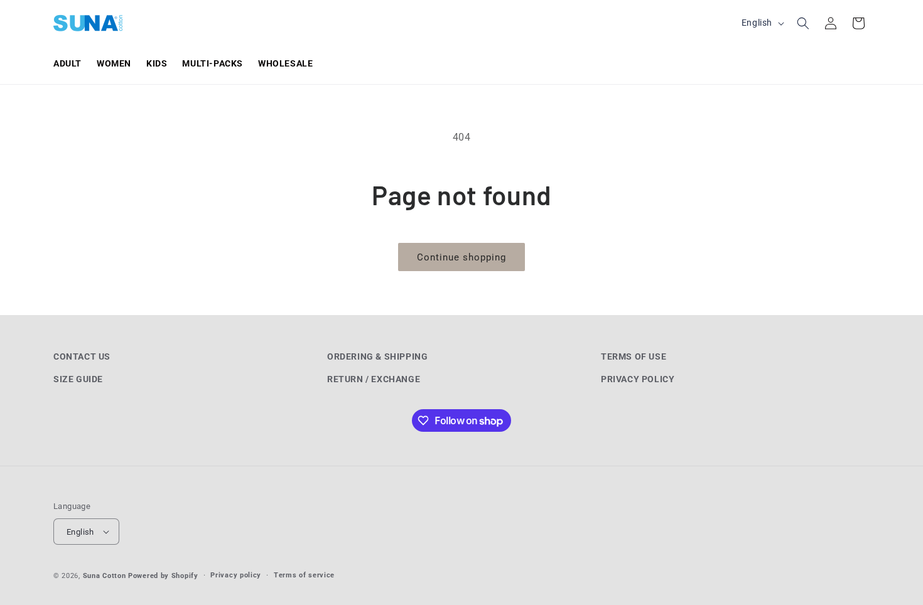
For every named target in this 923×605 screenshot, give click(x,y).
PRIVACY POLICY (637, 379)
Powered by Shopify (163, 576)
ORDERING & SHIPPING (377, 356)
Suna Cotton (104, 576)
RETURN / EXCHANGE (373, 379)
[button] (803, 23)
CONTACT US (82, 356)
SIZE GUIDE (78, 379)
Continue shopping (461, 257)
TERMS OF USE (633, 356)
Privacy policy (235, 575)
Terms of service (304, 575)
